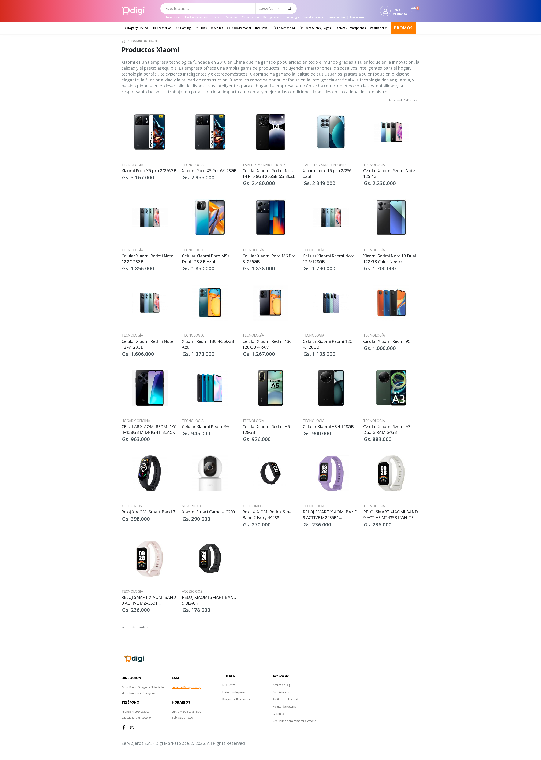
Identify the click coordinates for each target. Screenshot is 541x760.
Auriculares (357, 17)
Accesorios (163, 28)
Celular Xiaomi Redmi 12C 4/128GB (327, 344)
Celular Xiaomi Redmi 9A (205, 426)
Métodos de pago (233, 692)
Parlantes (231, 17)
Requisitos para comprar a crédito (294, 721)
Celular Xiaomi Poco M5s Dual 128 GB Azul (205, 258)
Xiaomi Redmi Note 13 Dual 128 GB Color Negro (389, 258)
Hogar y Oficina (137, 28)
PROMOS (403, 28)
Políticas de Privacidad (287, 699)
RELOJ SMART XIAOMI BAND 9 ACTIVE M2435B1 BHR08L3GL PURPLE (330, 514)
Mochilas (217, 28)
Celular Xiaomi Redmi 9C (386, 341)
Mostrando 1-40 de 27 (403, 100)
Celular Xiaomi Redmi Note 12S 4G (389, 173)
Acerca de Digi (282, 685)
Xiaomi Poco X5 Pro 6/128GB (209, 170)
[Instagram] (132, 727)
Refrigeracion (272, 17)
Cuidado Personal (239, 28)
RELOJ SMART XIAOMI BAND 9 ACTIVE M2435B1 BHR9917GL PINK (149, 600)
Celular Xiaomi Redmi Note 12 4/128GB (147, 344)
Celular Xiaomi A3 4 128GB (328, 426)
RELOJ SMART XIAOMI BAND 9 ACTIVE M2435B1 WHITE (390, 514)
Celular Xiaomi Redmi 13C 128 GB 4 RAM (267, 344)
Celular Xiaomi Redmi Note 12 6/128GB (329, 258)
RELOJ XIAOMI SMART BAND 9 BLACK (209, 600)
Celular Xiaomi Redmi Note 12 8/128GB (147, 258)
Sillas (203, 28)
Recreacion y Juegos (317, 28)
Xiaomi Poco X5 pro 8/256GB (149, 170)
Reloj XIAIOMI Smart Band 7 (148, 512)
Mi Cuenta (228, 685)
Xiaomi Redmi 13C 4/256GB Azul (208, 344)
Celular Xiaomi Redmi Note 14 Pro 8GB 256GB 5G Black (268, 173)
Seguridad (191, 506)
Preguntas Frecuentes (236, 699)
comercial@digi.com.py (186, 687)
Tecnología (292, 17)
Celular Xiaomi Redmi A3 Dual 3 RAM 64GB (386, 429)
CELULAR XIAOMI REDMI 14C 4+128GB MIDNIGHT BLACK (149, 429)
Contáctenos (281, 692)
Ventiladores (378, 28)
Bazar (217, 17)
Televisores (173, 17)
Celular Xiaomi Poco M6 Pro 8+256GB (269, 258)
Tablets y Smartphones (350, 28)
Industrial (261, 28)
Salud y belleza (313, 17)
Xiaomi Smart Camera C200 (208, 512)
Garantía (278, 714)
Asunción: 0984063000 (135, 711)
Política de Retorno (285, 706)
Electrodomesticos (197, 17)
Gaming (185, 28)
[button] (415, 11)
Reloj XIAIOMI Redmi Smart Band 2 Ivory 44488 (268, 514)
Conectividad (285, 28)
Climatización (250, 17)
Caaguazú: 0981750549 (136, 717)
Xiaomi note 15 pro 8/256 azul (327, 173)
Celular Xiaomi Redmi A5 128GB (266, 429)
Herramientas (336, 17)
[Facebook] (124, 727)
